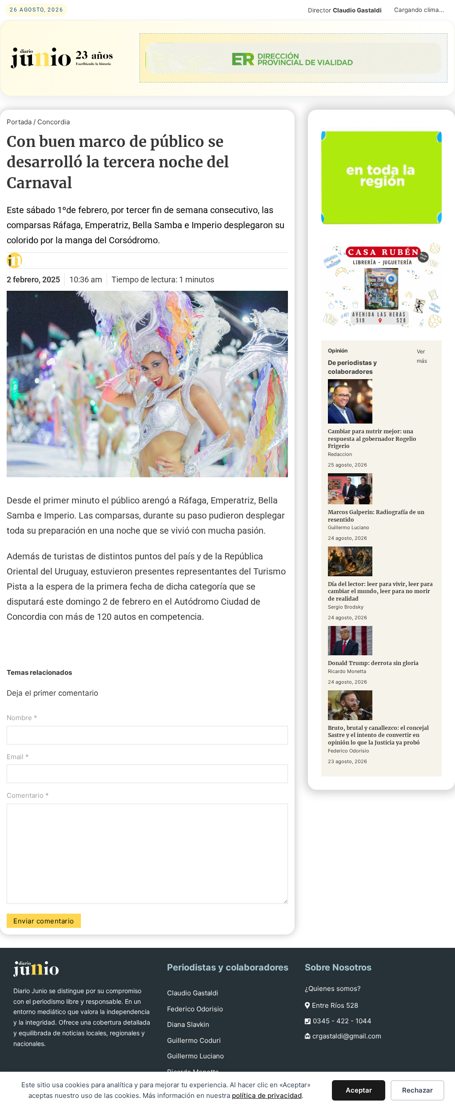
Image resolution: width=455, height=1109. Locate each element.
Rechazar (417, 1090)
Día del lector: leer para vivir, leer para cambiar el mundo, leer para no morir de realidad (380, 591)
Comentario (28, 795)
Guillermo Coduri (194, 1040)
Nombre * (22, 717)
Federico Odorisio (195, 1009)
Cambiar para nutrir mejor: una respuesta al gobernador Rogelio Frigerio (372, 439)
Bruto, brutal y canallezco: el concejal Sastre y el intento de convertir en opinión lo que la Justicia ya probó (378, 735)
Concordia (53, 122)
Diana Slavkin (188, 1024)
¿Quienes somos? (333, 988)
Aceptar (359, 1090)
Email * (18, 757)
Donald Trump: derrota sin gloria (373, 663)
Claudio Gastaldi (192, 993)
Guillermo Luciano (195, 1056)
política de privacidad (267, 1095)
